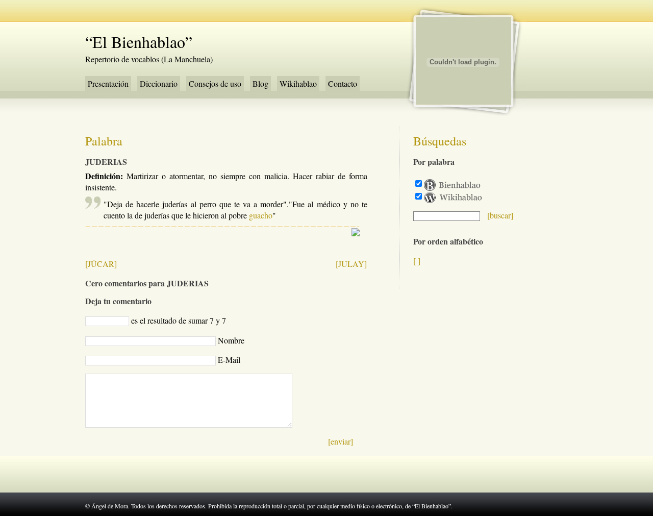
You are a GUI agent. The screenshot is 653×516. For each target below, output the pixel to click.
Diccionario (159, 83)
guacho (260, 215)
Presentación (108, 83)
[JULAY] (351, 263)
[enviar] (340, 441)
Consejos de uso (215, 83)
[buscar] (500, 215)
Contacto (342, 83)
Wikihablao (298, 83)
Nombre (231, 340)
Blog (260, 83)
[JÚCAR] (101, 263)
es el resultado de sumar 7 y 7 (178, 320)
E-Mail (229, 359)
